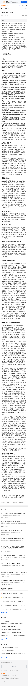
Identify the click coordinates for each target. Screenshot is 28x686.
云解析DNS (8, 502)
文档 (2, 670)
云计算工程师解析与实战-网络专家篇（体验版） (12, 624)
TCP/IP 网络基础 (5, 621)
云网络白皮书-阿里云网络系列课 (8, 626)
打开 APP (24, 2)
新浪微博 (8, 662)
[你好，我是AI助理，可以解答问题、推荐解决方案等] (19, 5)
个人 (25, 8)
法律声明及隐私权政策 (5, 675)
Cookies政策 (13, 675)
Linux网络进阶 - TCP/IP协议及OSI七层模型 (11, 632)
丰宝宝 (2, 568)
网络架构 (15, 502)
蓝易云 (2, 517)
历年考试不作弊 (4, 584)
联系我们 (14, 666)
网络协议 (21, 502)
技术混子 (3, 576)
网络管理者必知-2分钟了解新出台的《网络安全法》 (13, 635)
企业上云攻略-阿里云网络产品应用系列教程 (11, 629)
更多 (2, 639)
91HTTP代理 (3, 551)
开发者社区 (6, 670)
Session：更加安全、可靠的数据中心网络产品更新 (13, 653)
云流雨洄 (3, 534)
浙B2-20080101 (15, 678)
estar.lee (3, 542)
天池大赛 (11, 670)
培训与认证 (15, 670)
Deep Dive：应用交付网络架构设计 (9, 647)
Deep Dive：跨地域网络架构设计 (9, 650)
